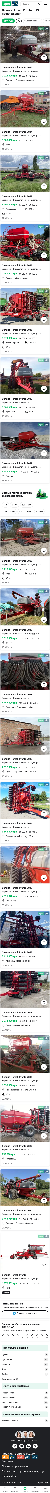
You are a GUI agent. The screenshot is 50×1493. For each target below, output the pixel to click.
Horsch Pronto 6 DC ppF (24, 1407)
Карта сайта (9, 1476)
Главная (5, 1491)
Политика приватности (15, 1466)
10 (47, 1338)
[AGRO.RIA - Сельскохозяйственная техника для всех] (11, 3)
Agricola (24, 1354)
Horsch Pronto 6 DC (24, 1402)
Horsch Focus (24, 1393)
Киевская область (24, 1420)
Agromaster (24, 1359)
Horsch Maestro (24, 1398)
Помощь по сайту (25, 1441)
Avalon (24, 1374)
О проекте (7, 1461)
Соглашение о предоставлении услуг (23, 1471)
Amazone (24, 1364)
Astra (24, 1369)
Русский (42, 1482)
